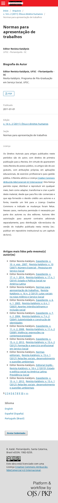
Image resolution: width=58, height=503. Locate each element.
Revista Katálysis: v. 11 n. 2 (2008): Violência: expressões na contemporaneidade (32, 332)
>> (27, 393)
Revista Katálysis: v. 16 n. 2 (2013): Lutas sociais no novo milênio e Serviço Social (31, 293)
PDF (10, 93)
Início (5, 10)
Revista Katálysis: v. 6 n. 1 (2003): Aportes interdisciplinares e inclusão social (30, 306)
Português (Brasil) (14, 418)
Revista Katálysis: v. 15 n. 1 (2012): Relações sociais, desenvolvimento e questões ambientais (32, 358)
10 (22, 393)
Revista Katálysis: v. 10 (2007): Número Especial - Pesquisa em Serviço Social (31, 267)
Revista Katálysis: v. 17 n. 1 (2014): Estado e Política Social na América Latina (32, 280)
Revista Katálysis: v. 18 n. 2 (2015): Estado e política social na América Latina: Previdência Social (32, 371)
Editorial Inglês (44, 365)
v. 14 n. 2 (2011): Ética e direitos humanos (23, 13)
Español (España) (14, 413)
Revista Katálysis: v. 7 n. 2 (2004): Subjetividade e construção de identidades (30, 319)
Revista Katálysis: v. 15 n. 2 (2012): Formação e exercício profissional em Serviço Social (32, 345)
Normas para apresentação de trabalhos (30, 288)
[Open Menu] (3, 3)
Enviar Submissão (16, 433)
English (9, 408)
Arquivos (16, 10)
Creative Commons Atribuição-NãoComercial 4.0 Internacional (27, 468)
